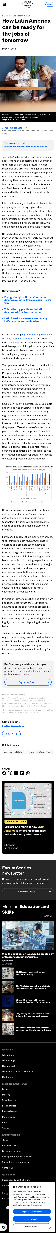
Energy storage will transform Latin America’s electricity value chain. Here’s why (27, 300)
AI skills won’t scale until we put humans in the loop (30, 973)
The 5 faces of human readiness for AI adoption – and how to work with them (33, 1029)
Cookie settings (31, 1226)
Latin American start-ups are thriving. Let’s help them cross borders (26, 320)
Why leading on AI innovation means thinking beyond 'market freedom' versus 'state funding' (32, 1016)
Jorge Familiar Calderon (14, 127)
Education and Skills (16, 15)
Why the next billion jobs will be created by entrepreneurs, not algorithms (28, 955)
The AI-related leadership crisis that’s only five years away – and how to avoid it (33, 988)
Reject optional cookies (32, 1211)
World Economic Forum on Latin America (25, 146)
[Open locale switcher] (3, 1227)
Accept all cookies (32, 1219)
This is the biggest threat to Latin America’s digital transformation (23, 311)
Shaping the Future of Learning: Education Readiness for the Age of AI (33, 1001)
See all (49, 916)
